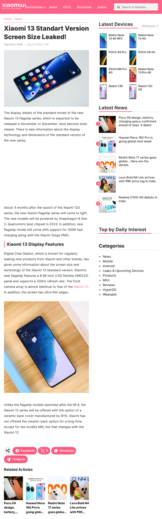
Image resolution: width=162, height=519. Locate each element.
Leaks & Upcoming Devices (123, 271)
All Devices (148, 25)
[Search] (118, 6)
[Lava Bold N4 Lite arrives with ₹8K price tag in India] (128, 184)
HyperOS (109, 290)
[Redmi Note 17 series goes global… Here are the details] (128, 164)
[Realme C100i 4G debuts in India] (128, 204)
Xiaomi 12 (81, 287)
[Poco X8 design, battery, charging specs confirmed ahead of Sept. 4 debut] (128, 124)
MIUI (106, 280)
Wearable (110, 294)
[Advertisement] (46, 174)
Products (109, 275)
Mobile (108, 261)
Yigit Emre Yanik (13, 44)
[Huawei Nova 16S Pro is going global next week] (128, 144)
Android (109, 266)
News (107, 256)
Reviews (109, 285)
